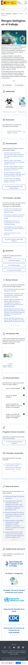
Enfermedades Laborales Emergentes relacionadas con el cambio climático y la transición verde (14, 228)
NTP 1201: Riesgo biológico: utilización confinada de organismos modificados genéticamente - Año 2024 (14, 168)
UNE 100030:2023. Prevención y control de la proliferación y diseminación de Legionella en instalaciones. (14, 295)
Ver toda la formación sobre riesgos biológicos (14, 240)
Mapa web (10, 652)
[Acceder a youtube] (14, 648)
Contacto (4, 652)
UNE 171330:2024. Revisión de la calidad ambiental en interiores (14, 290)
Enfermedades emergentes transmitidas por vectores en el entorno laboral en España (14, 216)
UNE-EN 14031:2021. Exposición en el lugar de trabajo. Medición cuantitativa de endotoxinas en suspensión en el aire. (14, 320)
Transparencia (12, 651)
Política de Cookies (14, 654)
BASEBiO (11, 74)
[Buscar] (25, 9)
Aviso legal (15, 652)
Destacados (20, 85)
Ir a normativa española (14, 260)
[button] (25, 2)
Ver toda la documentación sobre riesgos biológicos (14, 187)
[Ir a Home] (12, 3)
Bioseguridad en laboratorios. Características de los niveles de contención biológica (12, 222)
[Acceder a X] (9, 648)
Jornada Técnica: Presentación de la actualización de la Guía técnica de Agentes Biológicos (13, 210)
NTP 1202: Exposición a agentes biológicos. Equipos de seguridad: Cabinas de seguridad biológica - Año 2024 (14, 174)
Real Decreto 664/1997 (13, 47)
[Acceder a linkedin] (18, 648)
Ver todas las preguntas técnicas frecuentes (14, 442)
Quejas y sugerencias (21, 651)
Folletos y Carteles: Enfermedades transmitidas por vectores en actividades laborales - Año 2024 (14, 162)
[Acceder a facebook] (23, 648)
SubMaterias (8, 85)
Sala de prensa (4, 651)
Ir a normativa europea (14, 265)
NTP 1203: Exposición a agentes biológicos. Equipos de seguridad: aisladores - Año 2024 (12, 180)
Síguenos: (14, 644)
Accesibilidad (22, 652)
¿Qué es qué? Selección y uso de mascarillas (12, 233)
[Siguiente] (24, 132)
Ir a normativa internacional (14, 270)
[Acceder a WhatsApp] (5, 648)
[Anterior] (2, 132)
